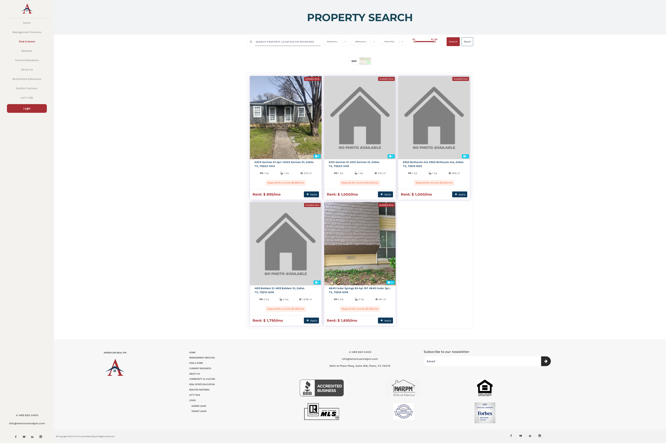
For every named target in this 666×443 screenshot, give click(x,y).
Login (192, 400)
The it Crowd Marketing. (85, 436)
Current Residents (200, 368)
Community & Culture (202, 379)
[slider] (414, 42)
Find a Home (196, 363)
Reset (467, 41)
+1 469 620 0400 (27, 415)
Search (453, 41)
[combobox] (325, 42)
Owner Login (198, 406)
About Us (194, 373)
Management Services (202, 357)
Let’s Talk (194, 395)
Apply (313, 194)
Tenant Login (198, 411)
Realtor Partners (199, 389)
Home (192, 352)
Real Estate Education (202, 384)
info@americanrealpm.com (27, 423)
